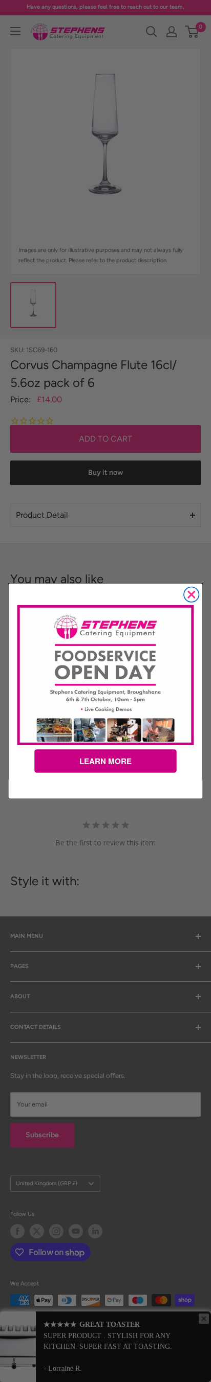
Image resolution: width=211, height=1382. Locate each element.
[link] (106, 675)
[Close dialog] (191, 594)
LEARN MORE (105, 761)
